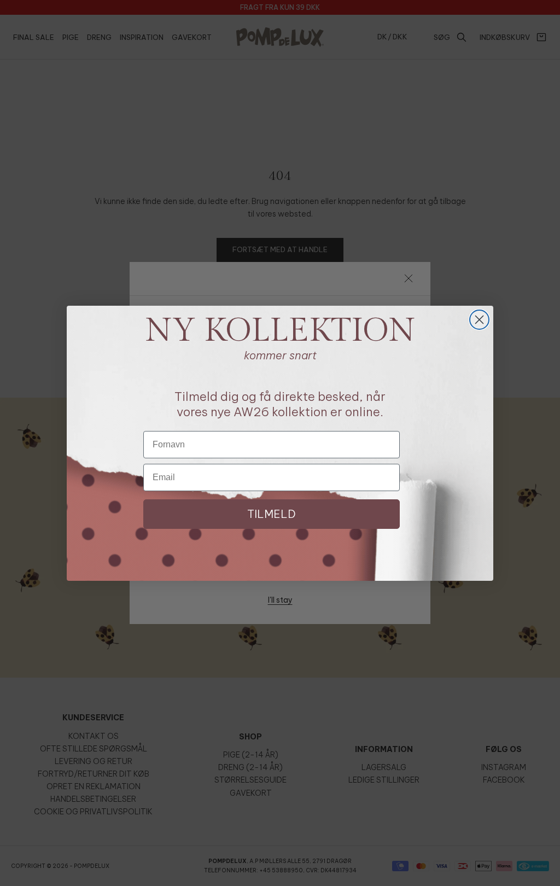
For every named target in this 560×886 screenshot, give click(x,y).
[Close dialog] (479, 319)
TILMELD (271, 514)
